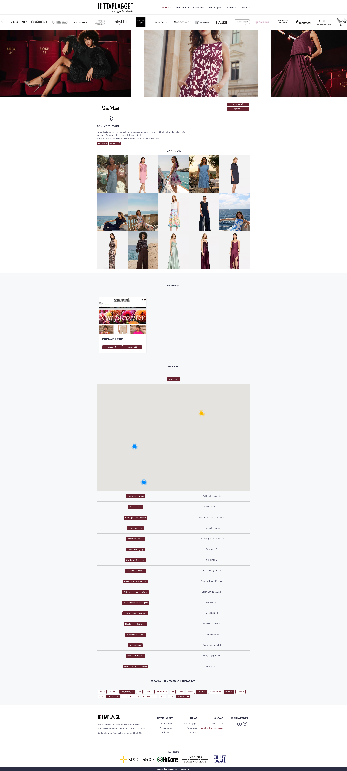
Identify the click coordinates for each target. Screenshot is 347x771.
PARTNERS (173, 752)
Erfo (172, 692)
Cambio (149, 692)
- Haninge (135, 539)
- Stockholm (135, 635)
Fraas (181, 692)
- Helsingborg (135, 549)
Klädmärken (165, 7)
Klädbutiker (198, 7)
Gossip (201, 692)
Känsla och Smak (112, 339)
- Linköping (135, 592)
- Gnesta (135, 518)
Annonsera (231, 7)
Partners (245, 7)
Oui (124, 696)
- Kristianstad (135, 571)
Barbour (102, 692)
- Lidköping (135, 581)
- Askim (135, 496)
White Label (182, 696)
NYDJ (101, 696)
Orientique (112, 696)
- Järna (135, 560)
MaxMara (240, 692)
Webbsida (237, 104)
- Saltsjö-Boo (135, 624)
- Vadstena (135, 667)
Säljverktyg (114, 143)
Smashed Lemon (149, 696)
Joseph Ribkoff (215, 692)
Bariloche (113, 692)
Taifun (162, 696)
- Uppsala (135, 656)
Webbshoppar (182, 7)
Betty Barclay (126, 692)
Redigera (102, 143)
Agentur (237, 109)
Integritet (192, 732)
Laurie (228, 692)
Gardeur (190, 692)
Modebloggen (215, 7)
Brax (139, 692)
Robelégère (134, 696)
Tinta (171, 696)
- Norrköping (135, 603)
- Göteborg (135, 528)
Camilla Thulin (161, 692)
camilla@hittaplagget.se (212, 728)
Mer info (111, 347)
